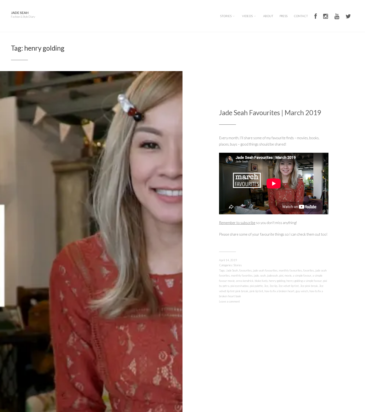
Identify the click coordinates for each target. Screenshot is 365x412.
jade (256, 275)
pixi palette (256, 286)
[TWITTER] (348, 16)
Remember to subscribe (237, 222)
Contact (301, 16)
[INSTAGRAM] (325, 16)
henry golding (277, 280)
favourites (245, 270)
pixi (281, 275)
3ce (266, 286)
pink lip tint (256, 291)
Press (283, 16)
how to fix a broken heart (279, 291)
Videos (247, 16)
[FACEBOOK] (315, 16)
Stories (226, 16)
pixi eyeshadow (239, 286)
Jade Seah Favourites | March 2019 (270, 112)
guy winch (302, 291)
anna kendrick (244, 280)
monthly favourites (290, 270)
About (268, 16)
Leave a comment (229, 301)
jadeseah (272, 275)
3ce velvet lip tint (288, 286)
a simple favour (302, 275)
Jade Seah (20, 13)
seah (263, 275)
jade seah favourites (265, 270)
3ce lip (273, 286)
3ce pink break (309, 286)
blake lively (261, 280)
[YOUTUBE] (336, 16)
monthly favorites (242, 275)
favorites (308, 270)
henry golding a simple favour (304, 280)
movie (288, 275)
